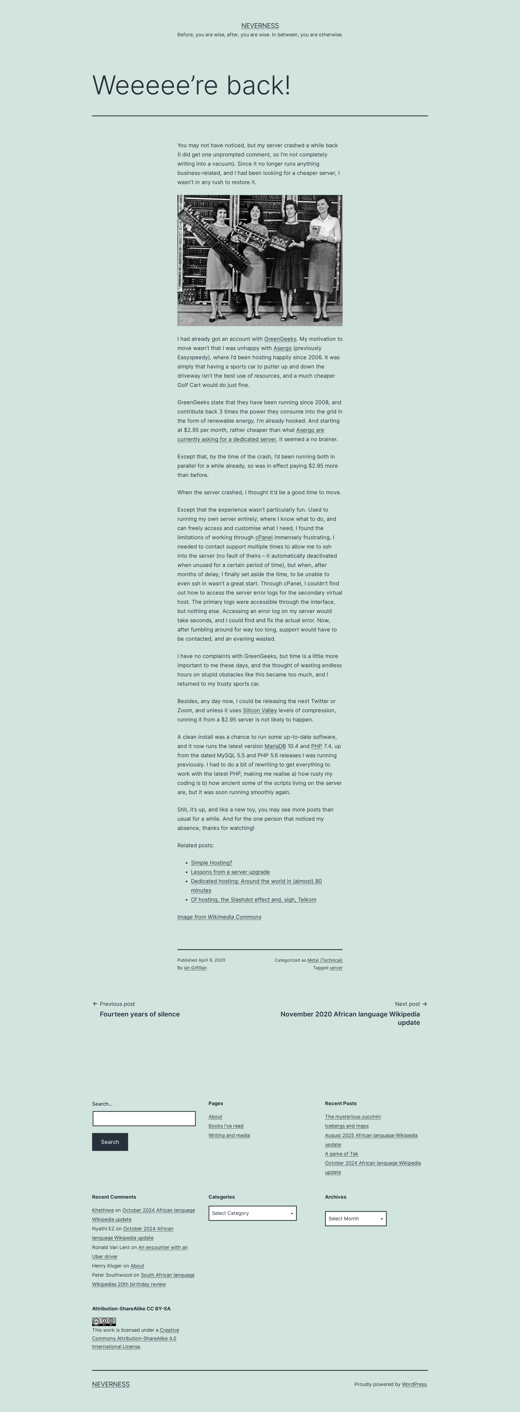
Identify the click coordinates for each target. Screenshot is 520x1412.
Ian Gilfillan (195, 967)
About (215, 1116)
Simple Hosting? (211, 862)
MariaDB (275, 746)
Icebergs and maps (347, 1126)
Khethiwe (103, 1210)
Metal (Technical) (325, 960)
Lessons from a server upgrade (230, 872)
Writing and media (229, 1135)
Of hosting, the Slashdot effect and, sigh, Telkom (253, 899)
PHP (316, 746)
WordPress (414, 1384)
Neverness (260, 26)
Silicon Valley (260, 710)
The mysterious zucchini (353, 1116)
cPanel (264, 537)
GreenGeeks (280, 339)
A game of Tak (341, 1154)
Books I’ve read (226, 1126)
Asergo (283, 348)
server (336, 967)
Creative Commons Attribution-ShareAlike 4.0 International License (135, 1338)
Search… (102, 1104)
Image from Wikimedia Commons (219, 917)
